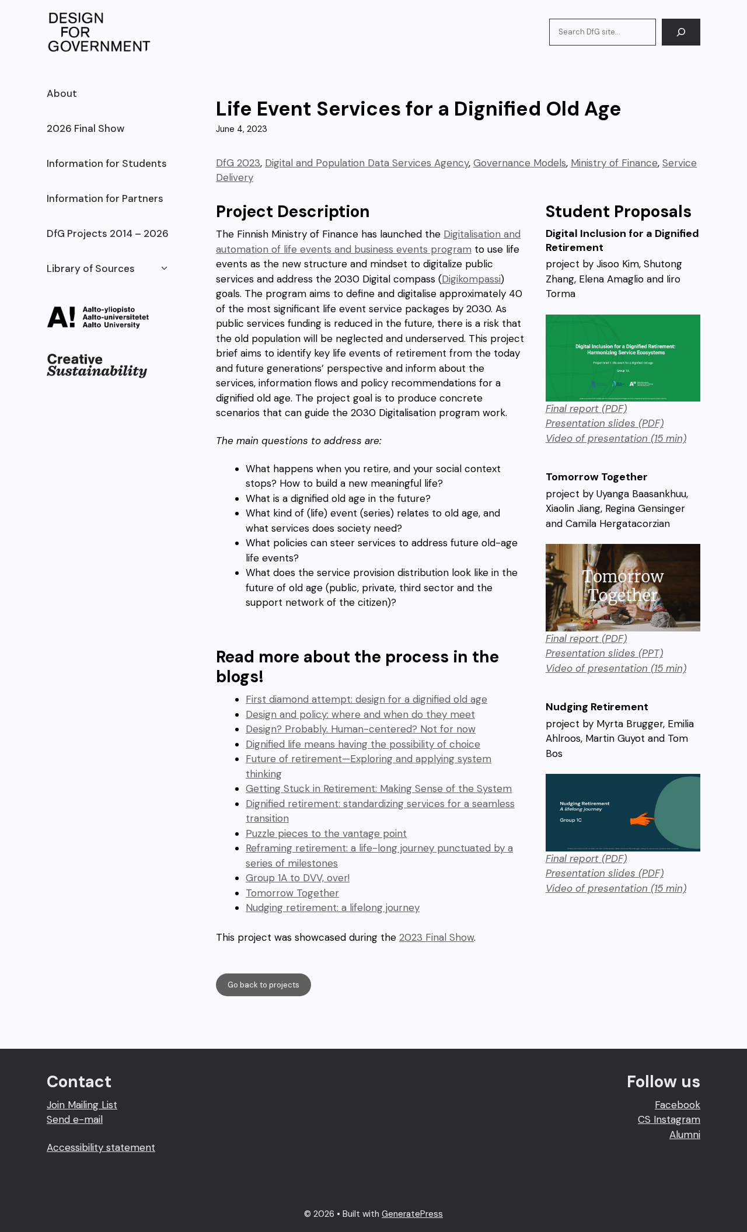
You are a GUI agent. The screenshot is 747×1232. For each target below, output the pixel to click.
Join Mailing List (82, 1104)
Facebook (677, 1104)
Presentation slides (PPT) (604, 653)
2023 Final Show (436, 937)
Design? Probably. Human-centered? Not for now (361, 729)
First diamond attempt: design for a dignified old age (366, 699)
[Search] (681, 32)
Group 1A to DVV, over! (298, 877)
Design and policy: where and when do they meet (360, 714)
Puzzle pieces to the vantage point (326, 833)
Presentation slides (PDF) (605, 423)
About (62, 93)
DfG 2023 (238, 162)
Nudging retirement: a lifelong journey (333, 907)
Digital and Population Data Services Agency (367, 162)
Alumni (684, 1134)
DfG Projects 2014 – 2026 (108, 233)
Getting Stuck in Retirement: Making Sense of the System (379, 788)
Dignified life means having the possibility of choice (363, 744)
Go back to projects (263, 985)
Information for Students (107, 163)
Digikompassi (471, 279)
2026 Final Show (85, 128)
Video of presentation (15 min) (616, 438)
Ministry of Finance (614, 162)
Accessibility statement (101, 1147)
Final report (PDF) (586, 408)
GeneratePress (412, 1214)
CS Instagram (669, 1119)
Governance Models (519, 162)
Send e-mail (75, 1119)
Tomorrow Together (292, 893)
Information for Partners (105, 198)
